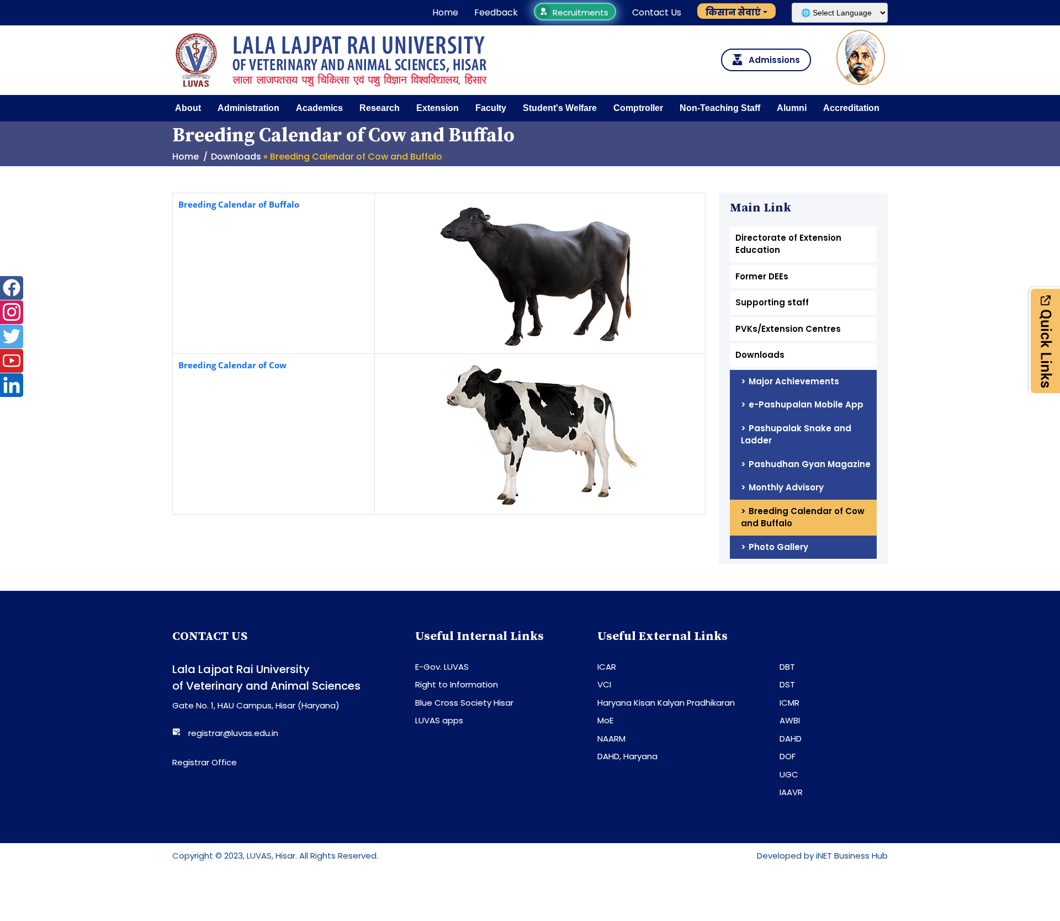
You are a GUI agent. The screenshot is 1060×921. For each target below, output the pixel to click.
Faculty (490, 108)
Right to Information (456, 684)
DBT (787, 667)
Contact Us (656, 12)
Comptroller (638, 108)
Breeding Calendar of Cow (232, 364)
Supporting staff (772, 302)
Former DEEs (761, 276)
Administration (248, 108)
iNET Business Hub (852, 855)
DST (787, 684)
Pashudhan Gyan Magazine (810, 464)
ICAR (606, 667)
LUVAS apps (439, 720)
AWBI (790, 720)
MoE (605, 720)
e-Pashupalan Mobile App (806, 404)
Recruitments (579, 12)
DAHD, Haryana (627, 756)
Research (379, 108)
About (188, 108)
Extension (437, 108)
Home (445, 12)
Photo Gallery (778, 547)
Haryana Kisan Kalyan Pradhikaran (666, 702)
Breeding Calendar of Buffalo (238, 204)
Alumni (792, 108)
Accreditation (851, 108)
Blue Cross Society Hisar (464, 702)
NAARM (611, 738)
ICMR (789, 702)
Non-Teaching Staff (720, 108)
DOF (788, 756)
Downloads (236, 156)
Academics (319, 108)
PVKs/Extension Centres (788, 329)
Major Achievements (794, 381)
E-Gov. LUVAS (442, 667)
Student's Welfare (560, 108)
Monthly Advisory (786, 487)
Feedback (496, 12)
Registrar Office (204, 762)
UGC (789, 774)
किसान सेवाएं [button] (733, 12)
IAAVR (791, 792)
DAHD (791, 738)
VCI (604, 684)
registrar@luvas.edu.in (233, 733)
